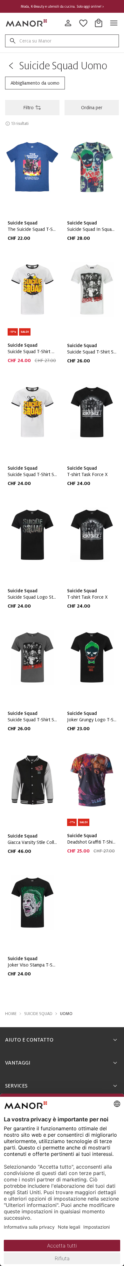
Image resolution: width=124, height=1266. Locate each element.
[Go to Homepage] (26, 23)
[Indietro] (11, 66)
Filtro (28, 107)
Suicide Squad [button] (38, 1014)
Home (11, 1014)
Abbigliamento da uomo (34, 83)
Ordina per (91, 107)
